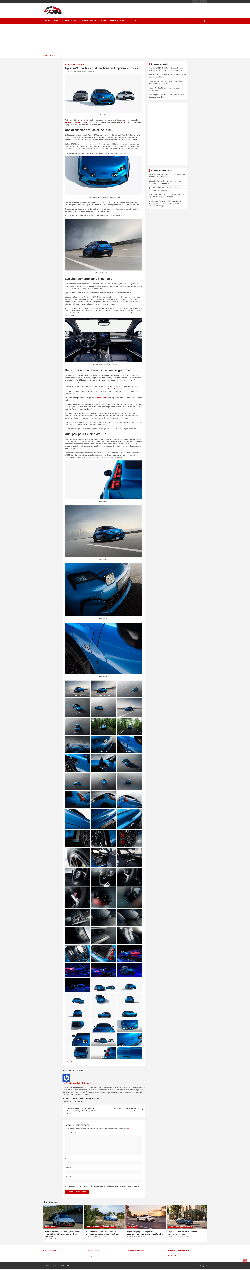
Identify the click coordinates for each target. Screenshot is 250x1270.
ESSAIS (56, 21)
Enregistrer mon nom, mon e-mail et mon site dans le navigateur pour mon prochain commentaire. (103, 1186)
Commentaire (70, 1132)
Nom (67, 1159)
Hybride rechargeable (88, 21)
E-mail (68, 1168)
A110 (123, 122)
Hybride (103, 21)
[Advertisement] (125, 40)
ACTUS (47, 21)
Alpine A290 (80, 64)
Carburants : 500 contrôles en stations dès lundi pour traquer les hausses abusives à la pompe (165, 203)
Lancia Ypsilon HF (115, 389)
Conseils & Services (117, 21)
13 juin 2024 (68, 72)
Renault (71, 1062)
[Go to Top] (245, 1261)
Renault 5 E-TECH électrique (76, 122)
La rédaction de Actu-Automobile (84, 72)
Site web (68, 1177)
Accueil (45, 56)
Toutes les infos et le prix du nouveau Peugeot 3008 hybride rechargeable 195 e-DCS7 (83, 1111)
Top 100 (133, 21)
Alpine (72, 64)
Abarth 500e (102, 398)
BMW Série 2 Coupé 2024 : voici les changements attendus (127, 1110)
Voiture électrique (69, 21)
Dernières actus (51, 1261)
